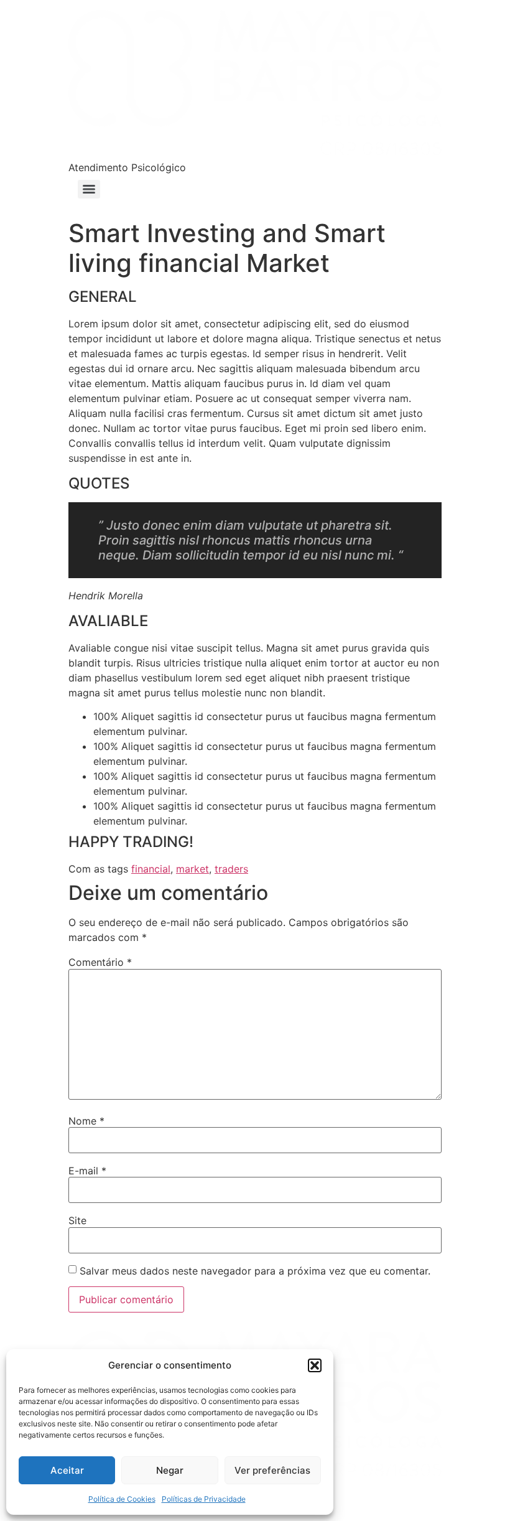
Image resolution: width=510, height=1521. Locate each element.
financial (150, 869)
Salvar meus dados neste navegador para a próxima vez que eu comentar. (255, 1271)
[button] (314, 1365)
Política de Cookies (121, 1499)
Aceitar (67, 1470)
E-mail (87, 1171)
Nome (86, 1121)
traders (231, 869)
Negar (169, 1470)
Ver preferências (272, 1470)
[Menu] (89, 189)
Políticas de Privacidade (204, 1499)
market (192, 869)
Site (77, 1220)
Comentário (100, 962)
